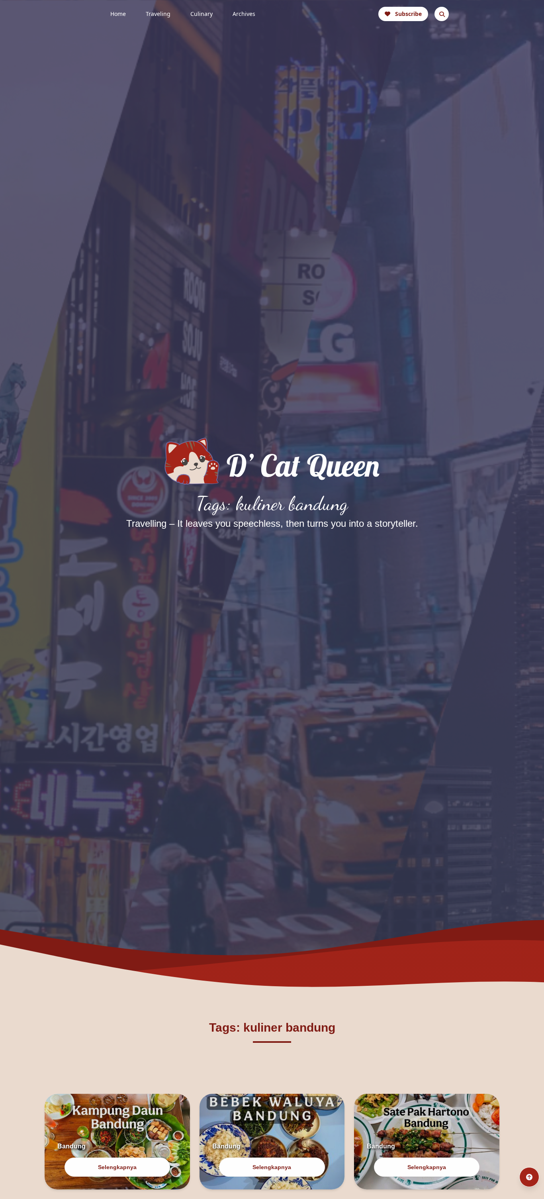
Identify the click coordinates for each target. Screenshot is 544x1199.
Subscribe (408, 14)
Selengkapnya (117, 1167)
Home (118, 14)
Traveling (158, 14)
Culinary (201, 14)
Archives (244, 14)
